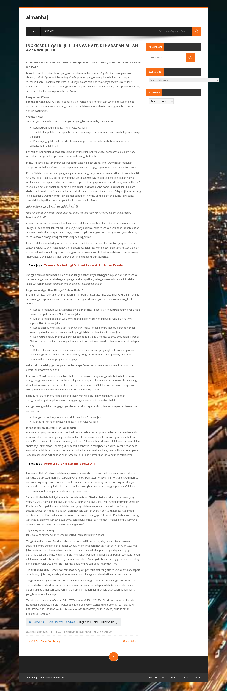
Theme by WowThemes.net (51, 677)
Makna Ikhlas (132, 641)
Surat (187, 677)
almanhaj (37, 17)
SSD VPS (49, 31)
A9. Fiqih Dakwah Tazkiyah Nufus (74, 631)
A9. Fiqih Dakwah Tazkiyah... (60, 622)
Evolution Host (171, 677)
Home (33, 31)
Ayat (197, 677)
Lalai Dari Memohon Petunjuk (44, 641)
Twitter (153, 677)
